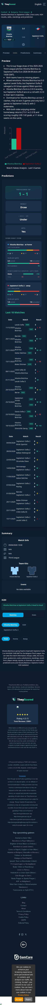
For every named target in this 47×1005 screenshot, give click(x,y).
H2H (24, 625)
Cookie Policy (23, 917)
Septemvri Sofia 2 (11, 630)
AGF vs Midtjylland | (23, 881)
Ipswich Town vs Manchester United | (23, 861)
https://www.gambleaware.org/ (22, 814)
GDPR (23, 920)
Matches (13, 615)
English (38, 4)
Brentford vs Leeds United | (23, 847)
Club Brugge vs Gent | (23, 875)
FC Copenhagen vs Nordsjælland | (23, 864)
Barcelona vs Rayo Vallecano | (23, 841)
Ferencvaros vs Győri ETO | (23, 890)
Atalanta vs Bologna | (15, 852)
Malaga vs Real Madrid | (23, 858)
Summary (37, 53)
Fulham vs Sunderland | (23, 855)
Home (15, 639)
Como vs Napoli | (14, 849)
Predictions (25, 53)
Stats (34, 615)
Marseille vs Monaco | (31, 852)
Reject (28, 999)
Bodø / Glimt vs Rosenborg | (23, 867)
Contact (23, 906)
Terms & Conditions (23, 911)
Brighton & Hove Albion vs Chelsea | (23, 844)
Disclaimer (22, 776)
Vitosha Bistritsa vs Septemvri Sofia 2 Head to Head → (23, 606)
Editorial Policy (23, 923)
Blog (23, 903)
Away (25, 639)
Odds (15, 53)
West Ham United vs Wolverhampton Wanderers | (23, 885)
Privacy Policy (23, 995)
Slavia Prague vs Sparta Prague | (23, 878)
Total (6, 639)
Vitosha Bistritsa (10, 625)
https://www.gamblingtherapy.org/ (18, 822)
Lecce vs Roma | (23, 870)
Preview (6, 53)
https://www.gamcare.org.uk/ (22, 816)
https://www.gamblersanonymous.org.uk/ (22, 819)
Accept (19, 999)
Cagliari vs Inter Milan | (29, 849)
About (23, 908)
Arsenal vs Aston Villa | (23, 838)
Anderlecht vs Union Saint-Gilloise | (23, 873)
